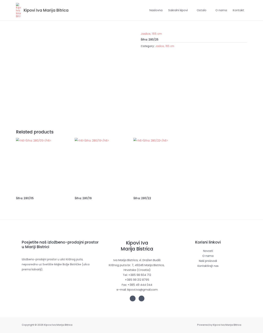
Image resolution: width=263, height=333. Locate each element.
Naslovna (155, 10)
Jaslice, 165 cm (151, 34)
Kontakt (238, 10)
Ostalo (201, 10)
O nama (221, 10)
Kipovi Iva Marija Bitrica (46, 10)
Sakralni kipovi (178, 10)
